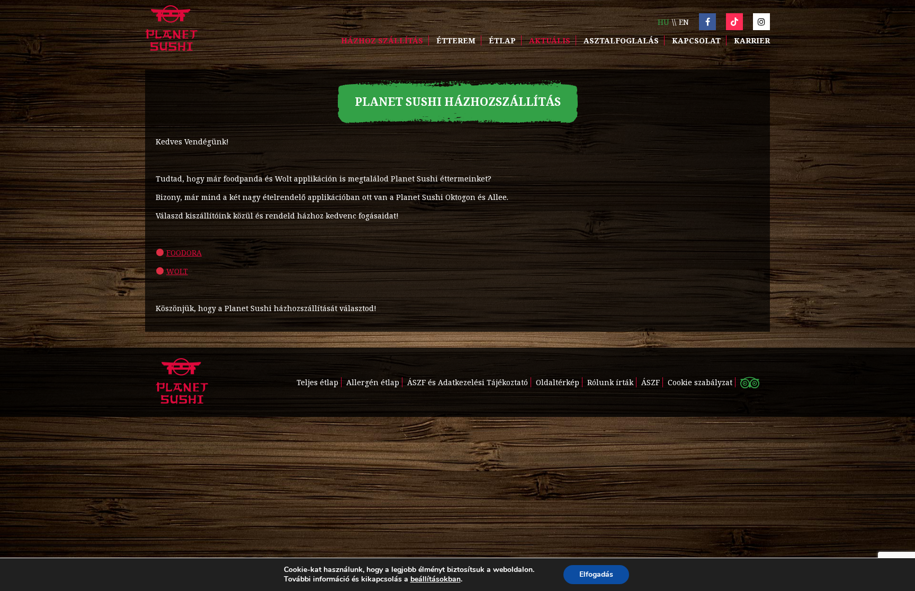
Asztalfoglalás (621, 40)
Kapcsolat (696, 40)
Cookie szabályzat (700, 382)
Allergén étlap (372, 382)
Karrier (752, 40)
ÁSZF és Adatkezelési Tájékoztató (467, 382)
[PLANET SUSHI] (171, 29)
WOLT (177, 271)
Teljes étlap (317, 382)
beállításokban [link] (435, 579)
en (684, 22)
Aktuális (549, 40)
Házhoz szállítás (382, 40)
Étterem (456, 40)
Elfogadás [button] (596, 574)
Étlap (502, 40)
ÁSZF (650, 382)
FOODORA (184, 253)
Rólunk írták (610, 382)
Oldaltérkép (557, 382)
